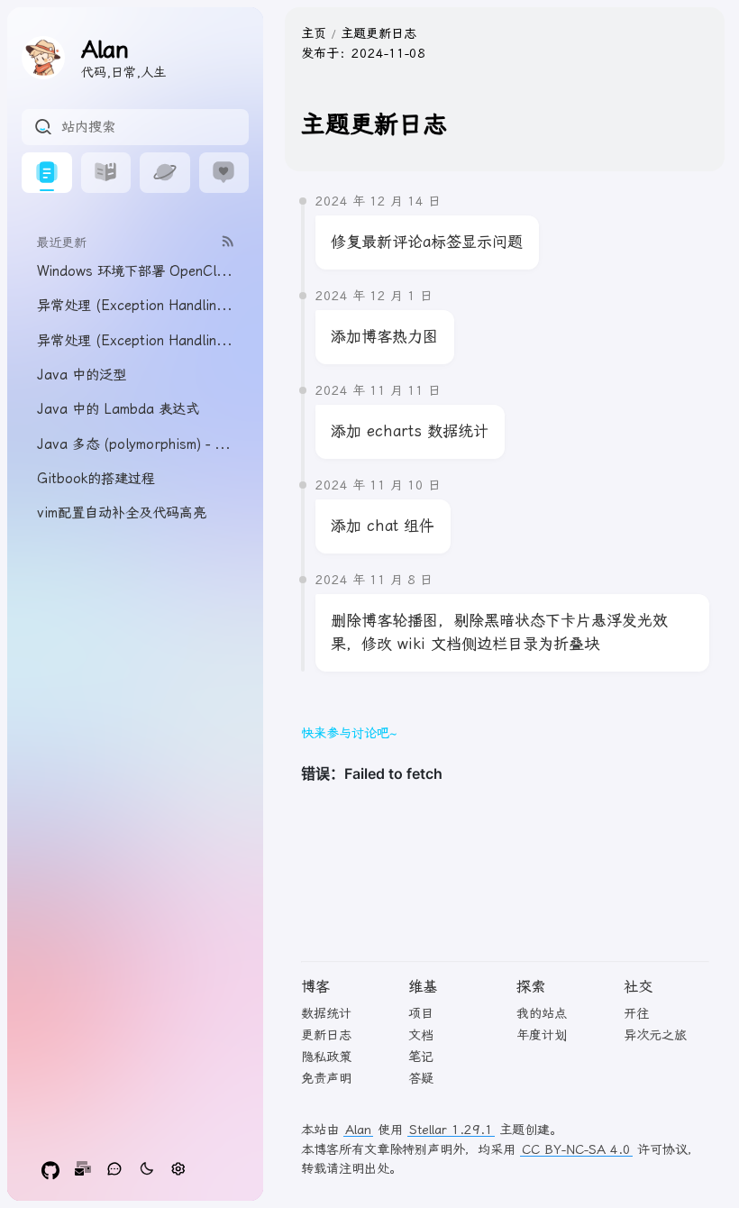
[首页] (47, 172)
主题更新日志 (378, 33)
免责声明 (326, 1078)
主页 (313, 33)
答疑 (420, 1078)
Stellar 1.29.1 (451, 1129)
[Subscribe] (228, 240)
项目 (420, 1013)
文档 (420, 1035)
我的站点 (541, 1013)
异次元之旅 (655, 1035)
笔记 (420, 1056)
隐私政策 (326, 1056)
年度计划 (541, 1035)
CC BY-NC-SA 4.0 (576, 1149)
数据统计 (326, 1013)
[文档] (106, 172)
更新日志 (326, 1035)
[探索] (165, 172)
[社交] (224, 172)
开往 (636, 1013)
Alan (358, 1129)
